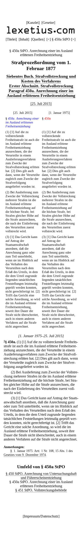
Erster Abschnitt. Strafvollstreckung (41, 86)
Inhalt (24, 39)
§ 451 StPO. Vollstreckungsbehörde (41, 490)
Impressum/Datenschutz (41, 516)
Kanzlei (32, 23)
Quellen (38, 39)
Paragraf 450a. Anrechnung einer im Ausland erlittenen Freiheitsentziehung (41, 93)
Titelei (11, 39)
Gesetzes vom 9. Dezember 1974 (25, 455)
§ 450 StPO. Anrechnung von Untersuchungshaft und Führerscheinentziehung (41, 476)
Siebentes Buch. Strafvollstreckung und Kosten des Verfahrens (41, 78)
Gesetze (48, 23)
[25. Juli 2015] (41, 104)
